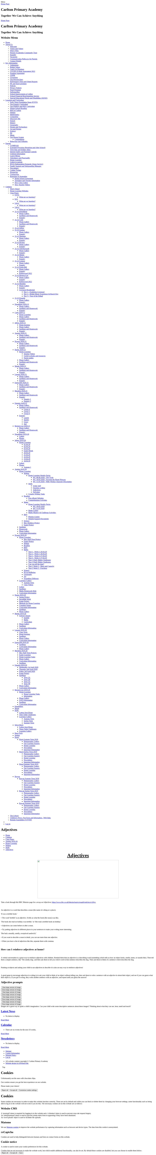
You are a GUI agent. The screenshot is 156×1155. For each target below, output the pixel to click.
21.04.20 (27, 455)
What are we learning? (27, 197)
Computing (14, 117)
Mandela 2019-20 (21, 651)
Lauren (26, 418)
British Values (15, 67)
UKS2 (17, 207)
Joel (25, 424)
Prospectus (14, 172)
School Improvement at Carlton (21, 94)
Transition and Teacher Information (27, 181)
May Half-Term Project (32, 539)
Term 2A (27, 678)
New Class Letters (21, 183)
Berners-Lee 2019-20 (22, 690)
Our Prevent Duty (16, 80)
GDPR (12, 75)
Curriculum (28, 622)
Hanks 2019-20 (20, 595)
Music (12, 135)
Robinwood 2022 (25, 273)
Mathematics (14, 115)
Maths (26, 502)
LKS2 (17, 203)
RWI (25, 515)
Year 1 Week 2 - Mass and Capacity (41, 566)
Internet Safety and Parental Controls (23, 152)
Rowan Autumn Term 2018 (29, 779)
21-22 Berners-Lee (21, 275)
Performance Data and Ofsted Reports (23, 82)
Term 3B (27, 684)
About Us (9, 44)
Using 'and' (37, 486)
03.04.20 (27, 449)
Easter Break (28, 451)
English (26, 618)
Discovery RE (15, 119)
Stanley (26, 420)
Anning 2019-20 (21, 469)
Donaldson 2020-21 (22, 304)
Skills (30, 484)
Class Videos (28, 585)
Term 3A (27, 682)
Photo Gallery (24, 214)
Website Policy (10, 1055)
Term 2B (27, 680)
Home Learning (15, 160)
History (12, 123)
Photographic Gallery (31, 741)
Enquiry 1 (27, 399)
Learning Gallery (25, 581)
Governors (14, 77)
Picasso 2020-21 (20, 341)
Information (28, 696)
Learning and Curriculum (14, 100)
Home (7, 42)
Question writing (39, 488)
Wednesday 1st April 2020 (28, 667)
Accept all (13, 1090)
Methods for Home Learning (29, 603)
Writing (12, 113)
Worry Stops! (15, 189)
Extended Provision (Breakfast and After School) (27, 148)
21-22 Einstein (20, 298)
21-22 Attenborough (22, 249)
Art (25, 577)
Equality (13, 55)
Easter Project (29, 525)
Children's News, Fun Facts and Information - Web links (30, 818)
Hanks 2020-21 (20, 350)
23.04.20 (27, 459)
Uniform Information (17, 154)
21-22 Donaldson (21, 212)
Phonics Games (34, 517)
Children (8, 187)
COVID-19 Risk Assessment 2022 (22, 71)
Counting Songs (25, 605)
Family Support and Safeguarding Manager (25, 166)
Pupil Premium (15, 90)
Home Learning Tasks (27, 657)
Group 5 (27, 412)
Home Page (5, 4)
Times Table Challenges (27, 729)
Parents (8, 143)
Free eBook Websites (36, 498)
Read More (5, 1020)
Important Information (32, 750)
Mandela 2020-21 (21, 391)
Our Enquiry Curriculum (19, 104)
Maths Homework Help (27, 591)
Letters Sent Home (26, 713)
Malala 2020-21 (20, 366)
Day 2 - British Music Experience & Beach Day (41, 294)
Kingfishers (19, 706)
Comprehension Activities (37, 500)
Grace (26, 422)
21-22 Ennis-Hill (21, 267)
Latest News (8, 1011)
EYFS (17, 195)
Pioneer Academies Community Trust (23, 53)
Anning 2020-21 (21, 333)
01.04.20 (27, 445)
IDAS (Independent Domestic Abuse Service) (26, 164)
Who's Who (14, 51)
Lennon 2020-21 (21, 374)
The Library (14, 816)
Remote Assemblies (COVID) (21, 820)
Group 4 (27, 409)
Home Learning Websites (19, 191)
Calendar (6, 1024)
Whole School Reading (18, 108)
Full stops (36, 492)
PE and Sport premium (18, 84)
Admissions (14, 65)
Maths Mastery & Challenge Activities (42, 513)
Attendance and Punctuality (20, 158)
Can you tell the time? (36, 564)
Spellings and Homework (28, 216)
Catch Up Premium (17, 69)
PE (11, 133)
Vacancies (13, 57)
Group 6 (27, 414)
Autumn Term (29, 583)
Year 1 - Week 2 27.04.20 (37, 556)
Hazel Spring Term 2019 (28, 752)
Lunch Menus (15, 156)
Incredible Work (25, 599)
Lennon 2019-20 (21, 630)
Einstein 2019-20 (21, 665)
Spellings (22, 527)
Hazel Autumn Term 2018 (28, 739)
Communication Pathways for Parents (23, 59)
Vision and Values (16, 49)
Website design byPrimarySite (16, 1063)
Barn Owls (18, 733)
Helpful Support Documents (38, 519)
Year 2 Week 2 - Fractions (37, 568)
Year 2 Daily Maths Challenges (39, 562)
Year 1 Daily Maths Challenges (39, 560)
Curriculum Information (27, 533)
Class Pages (14, 193)
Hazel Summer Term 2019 (28, 764)
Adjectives (37, 490)
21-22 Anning (20, 230)
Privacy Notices (15, 88)
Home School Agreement (24, 179)
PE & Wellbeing (30, 572)
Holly (17, 711)
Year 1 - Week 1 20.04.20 (37, 552)
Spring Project (24, 597)
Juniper (17, 735)
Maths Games (33, 511)
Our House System (17, 137)
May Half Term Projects (28, 653)
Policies (13, 86)
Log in (7, 824)
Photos (21, 438)
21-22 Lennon (20, 261)
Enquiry (22, 218)
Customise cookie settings (28, 1090)
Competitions (19, 139)
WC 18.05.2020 (39, 506)
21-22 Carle (19, 220)
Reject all (5, 1090)
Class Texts (23, 632)
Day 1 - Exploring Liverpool (34, 292)
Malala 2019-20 (20, 614)
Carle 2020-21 (20, 313)
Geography (14, 125)
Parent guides (28, 358)
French (12, 121)
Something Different (31, 579)
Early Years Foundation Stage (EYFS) (24, 102)
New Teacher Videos (22, 185)
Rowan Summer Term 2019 (29, 803)
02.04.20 (27, 447)
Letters (21, 436)
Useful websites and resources (34, 356)
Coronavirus (14, 174)
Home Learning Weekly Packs (39, 475)
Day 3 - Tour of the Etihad (33, 296)
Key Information (11, 63)
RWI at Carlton (15, 110)
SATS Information (25, 700)
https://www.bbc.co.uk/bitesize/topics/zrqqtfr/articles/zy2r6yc (74, 902)
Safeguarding (15, 92)
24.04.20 (27, 461)
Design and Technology (18, 127)
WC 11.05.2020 (38, 508)
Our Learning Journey (32, 744)
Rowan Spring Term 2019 (28, 791)
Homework (23, 529)
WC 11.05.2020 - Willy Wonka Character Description (52, 482)
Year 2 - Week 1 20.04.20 (37, 554)
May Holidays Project (32, 523)
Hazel (17, 737)
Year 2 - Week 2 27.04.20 (37, 558)
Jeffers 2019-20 (20, 440)
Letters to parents (16, 162)
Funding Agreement (17, 73)
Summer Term (29, 723)
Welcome (13, 47)
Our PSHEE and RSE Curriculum (22, 106)
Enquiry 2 (27, 401)
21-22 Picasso (20, 242)
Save (21, 1153)
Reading (27, 496)
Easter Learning (25, 655)
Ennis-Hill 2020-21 (22, 383)
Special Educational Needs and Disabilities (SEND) (28, 98)
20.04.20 (27, 453)
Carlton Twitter (15, 170)
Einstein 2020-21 (21, 403)
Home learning (24, 325)
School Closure (24, 616)
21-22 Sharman (20, 236)
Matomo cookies (13, 1127)
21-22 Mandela (20, 284)
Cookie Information (12, 1053)
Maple (17, 708)
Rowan (17, 777)
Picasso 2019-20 (20, 535)
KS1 (16, 199)
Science (13, 131)
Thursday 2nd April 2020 (28, 669)
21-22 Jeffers (19, 228)
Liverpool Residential (27, 290)
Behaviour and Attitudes (19, 141)
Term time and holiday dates (20, 150)
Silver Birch (19, 725)
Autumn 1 (27, 467)
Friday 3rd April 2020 (27, 671)
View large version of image (11, 987)
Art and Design (15, 129)
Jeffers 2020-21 (20, 323)
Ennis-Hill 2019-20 (22, 642)
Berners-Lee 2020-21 (22, 426)
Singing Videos (29, 354)
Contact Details (15, 61)
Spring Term (28, 721)
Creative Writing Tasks (36, 494)
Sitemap (8, 1051)
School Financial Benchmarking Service (24, 96)
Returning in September (18, 176)
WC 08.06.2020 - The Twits (43, 478)
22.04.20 (27, 457)
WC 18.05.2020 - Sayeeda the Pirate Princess (49, 480)
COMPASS (14, 146)
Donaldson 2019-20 (22, 434)
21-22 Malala (19, 255)
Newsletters (14, 168)
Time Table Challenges (27, 715)
